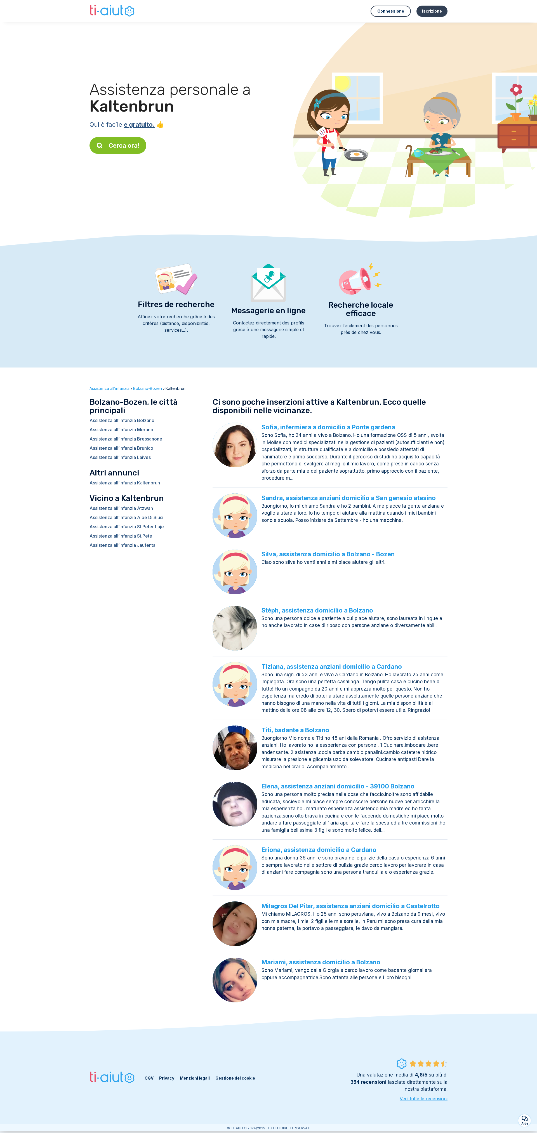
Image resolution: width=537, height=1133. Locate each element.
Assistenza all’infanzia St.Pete (121, 536)
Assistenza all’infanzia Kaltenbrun (125, 483)
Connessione (390, 11)
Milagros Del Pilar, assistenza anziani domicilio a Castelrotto (351, 906)
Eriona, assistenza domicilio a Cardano (319, 849)
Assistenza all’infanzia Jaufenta (123, 545)
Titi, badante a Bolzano (295, 730)
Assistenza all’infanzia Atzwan (121, 508)
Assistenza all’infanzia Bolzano (122, 420)
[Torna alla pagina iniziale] (113, 11)
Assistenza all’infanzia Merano (121, 429)
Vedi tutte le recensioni (423, 1098)
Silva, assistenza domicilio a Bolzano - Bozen (328, 554)
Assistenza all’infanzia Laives (120, 457)
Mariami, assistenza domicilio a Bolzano (321, 962)
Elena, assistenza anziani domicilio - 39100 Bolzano (338, 786)
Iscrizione (432, 11)
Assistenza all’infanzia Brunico (121, 448)
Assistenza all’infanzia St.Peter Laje (127, 526)
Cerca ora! (124, 145)
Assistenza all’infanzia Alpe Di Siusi (126, 517)
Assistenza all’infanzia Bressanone (126, 439)
